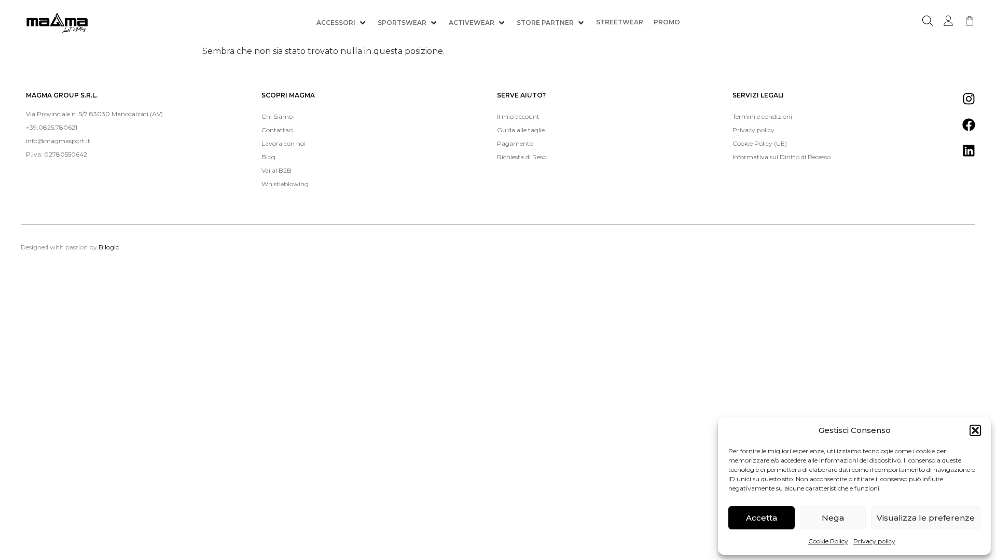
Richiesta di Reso (521, 157)
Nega (833, 518)
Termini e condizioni (762, 116)
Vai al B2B (276, 170)
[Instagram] (969, 98)
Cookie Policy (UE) (759, 143)
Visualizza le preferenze (926, 518)
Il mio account (518, 116)
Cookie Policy (828, 541)
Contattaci (277, 130)
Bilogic (109, 247)
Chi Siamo (277, 116)
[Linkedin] (969, 150)
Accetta (761, 518)
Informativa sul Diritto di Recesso (781, 157)
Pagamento (515, 143)
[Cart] (969, 20)
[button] (975, 430)
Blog (268, 157)
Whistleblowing (285, 184)
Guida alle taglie (521, 130)
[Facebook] (969, 124)
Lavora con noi (283, 143)
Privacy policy (874, 541)
